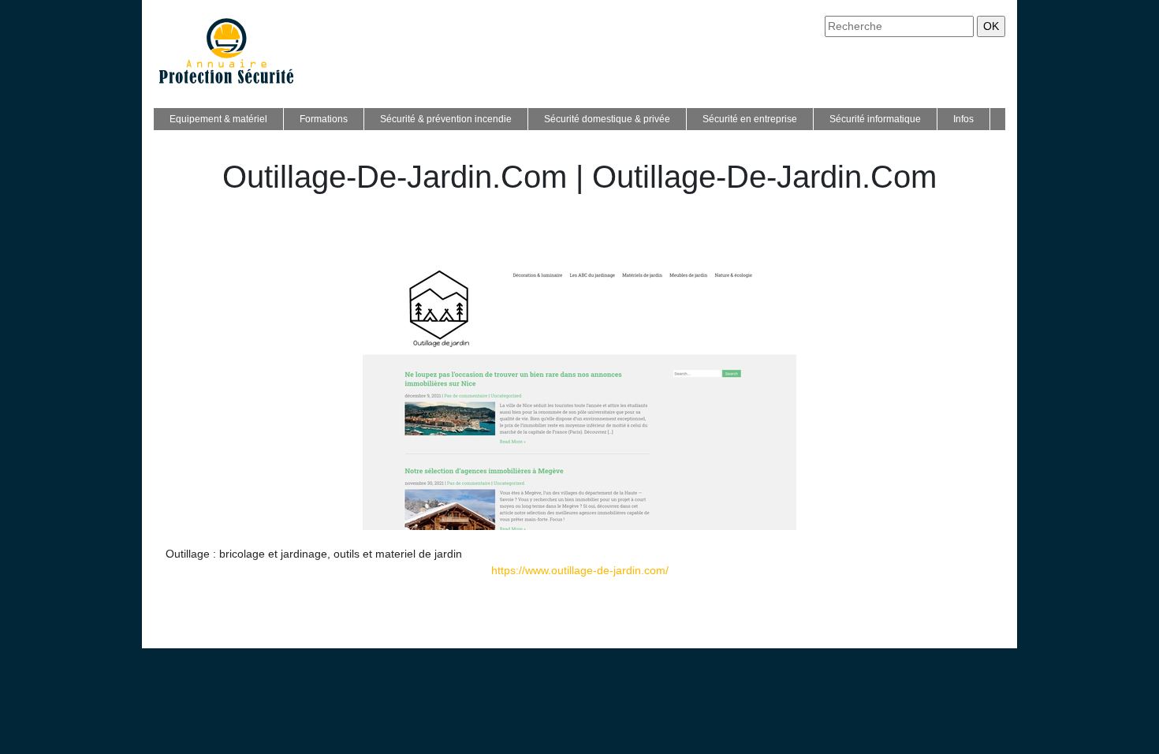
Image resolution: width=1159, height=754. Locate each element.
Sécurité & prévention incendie (446, 119)
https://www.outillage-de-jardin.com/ (580, 570)
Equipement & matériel (218, 119)
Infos (963, 119)
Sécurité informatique (875, 119)
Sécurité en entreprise (749, 119)
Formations (324, 119)
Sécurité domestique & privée (607, 119)
